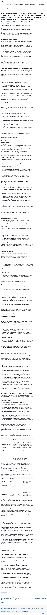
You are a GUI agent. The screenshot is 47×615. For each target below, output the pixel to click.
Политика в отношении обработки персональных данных (13, 606)
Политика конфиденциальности (6, 608)
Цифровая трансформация (19, 4)
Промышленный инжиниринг (30, 4)
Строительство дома (4, 5)
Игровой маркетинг (9, 4)
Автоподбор (31, 609)
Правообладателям (16, 608)
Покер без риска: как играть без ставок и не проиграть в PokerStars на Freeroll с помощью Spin (35, 597)
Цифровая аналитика (24, 611)
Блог (1, 606)
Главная (2, 8)
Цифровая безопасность (11, 611)
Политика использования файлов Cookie (31, 606)
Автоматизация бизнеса (41, 4)
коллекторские (4, 319)
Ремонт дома (3, 4)
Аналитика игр (3, 611)
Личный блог (7, 8)
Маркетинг (18, 611)
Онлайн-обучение (38, 609)
